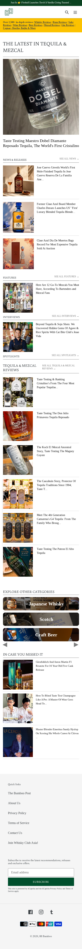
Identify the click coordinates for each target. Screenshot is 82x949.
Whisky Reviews (42, 22)
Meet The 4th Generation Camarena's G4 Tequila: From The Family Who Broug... (56, 519)
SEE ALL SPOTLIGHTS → (65, 355)
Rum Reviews (60, 22)
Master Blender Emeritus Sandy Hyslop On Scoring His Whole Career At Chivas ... (57, 733)
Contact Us (15, 833)
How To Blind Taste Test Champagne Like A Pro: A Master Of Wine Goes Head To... (56, 699)
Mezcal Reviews (52, 25)
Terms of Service (18, 823)
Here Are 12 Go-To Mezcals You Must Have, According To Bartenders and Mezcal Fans (57, 288)
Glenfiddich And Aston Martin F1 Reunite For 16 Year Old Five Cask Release (54, 665)
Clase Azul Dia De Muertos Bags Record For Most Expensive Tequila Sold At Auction (57, 244)
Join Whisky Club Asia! (23, 842)
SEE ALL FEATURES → (66, 276)
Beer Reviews (35, 25)
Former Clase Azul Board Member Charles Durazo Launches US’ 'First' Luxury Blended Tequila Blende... (57, 208)
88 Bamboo (45, 936)
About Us (14, 803)
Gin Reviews (68, 25)
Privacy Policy (17, 813)
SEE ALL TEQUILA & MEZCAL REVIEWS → (58, 367)
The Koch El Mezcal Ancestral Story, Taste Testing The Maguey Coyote (55, 451)
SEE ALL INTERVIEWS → (65, 316)
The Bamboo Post (19, 793)
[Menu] (75, 12)
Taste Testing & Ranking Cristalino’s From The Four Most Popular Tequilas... (55, 383)
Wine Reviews (20, 25)
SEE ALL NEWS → (69, 158)
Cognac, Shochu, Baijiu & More (19, 28)
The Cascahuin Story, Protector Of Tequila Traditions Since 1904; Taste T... (56, 485)
